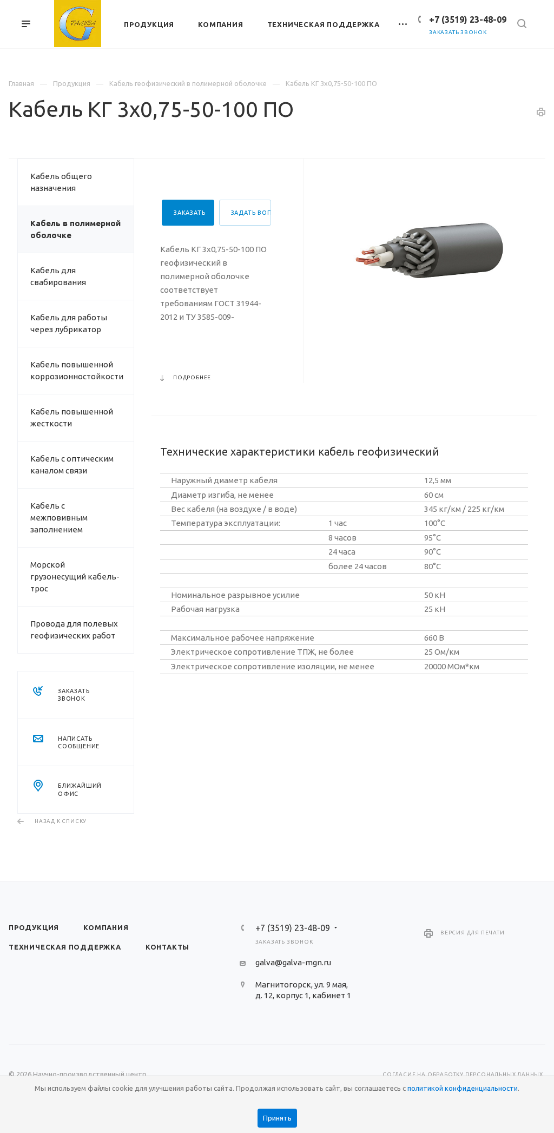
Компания (105, 927)
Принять (277, 1118)
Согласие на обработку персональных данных (462, 1074)
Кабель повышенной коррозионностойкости (76, 370)
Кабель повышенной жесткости (71, 417)
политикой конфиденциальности (462, 1088)
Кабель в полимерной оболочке (75, 229)
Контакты (167, 947)
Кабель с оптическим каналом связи (72, 464)
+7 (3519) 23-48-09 (467, 19)
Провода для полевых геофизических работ (74, 629)
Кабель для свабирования (58, 276)
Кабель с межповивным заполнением (59, 517)
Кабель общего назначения (61, 182)
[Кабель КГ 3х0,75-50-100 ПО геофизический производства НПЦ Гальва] (432, 254)
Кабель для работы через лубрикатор (68, 323)
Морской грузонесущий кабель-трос (75, 576)
